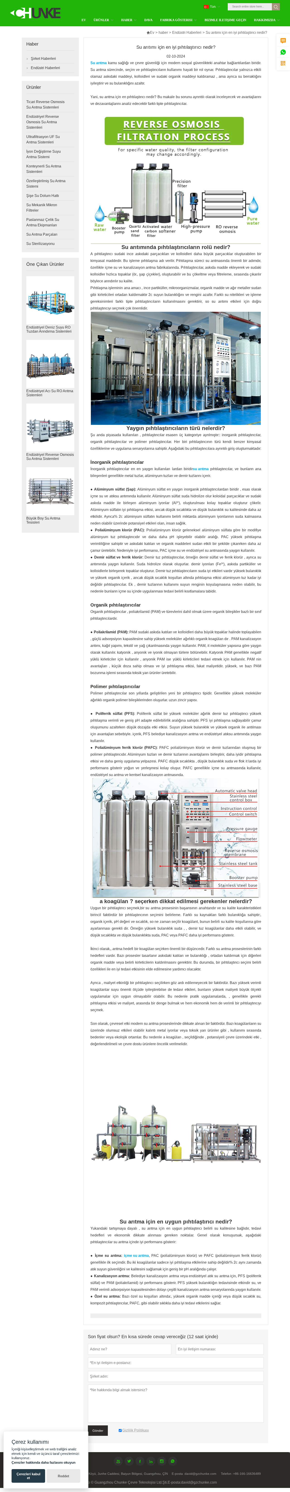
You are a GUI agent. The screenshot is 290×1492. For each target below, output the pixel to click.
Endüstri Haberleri (186, 32)
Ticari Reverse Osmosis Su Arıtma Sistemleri (45, 104)
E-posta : (178, 1473)
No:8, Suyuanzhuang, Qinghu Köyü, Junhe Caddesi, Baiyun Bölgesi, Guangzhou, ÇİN (106, 1473)
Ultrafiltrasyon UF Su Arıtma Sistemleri (43, 139)
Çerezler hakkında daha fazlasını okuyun (43, 1462)
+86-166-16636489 (247, 1473)
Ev (150, 32)
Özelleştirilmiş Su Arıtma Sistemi (45, 183)
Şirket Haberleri (43, 58)
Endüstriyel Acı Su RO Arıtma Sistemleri (49, 393)
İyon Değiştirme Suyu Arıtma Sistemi (43, 154)
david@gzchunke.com (200, 1473)
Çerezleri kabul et (28, 1476)
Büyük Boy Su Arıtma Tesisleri (43, 520)
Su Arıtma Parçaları (41, 234)
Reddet (63, 1476)
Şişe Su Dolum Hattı (42, 196)
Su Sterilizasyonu (40, 244)
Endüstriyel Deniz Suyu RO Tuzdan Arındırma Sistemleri (49, 329)
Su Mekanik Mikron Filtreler (41, 207)
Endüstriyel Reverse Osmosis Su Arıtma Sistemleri (42, 122)
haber (163, 32)
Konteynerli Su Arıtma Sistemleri (43, 169)
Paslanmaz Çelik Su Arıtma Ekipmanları (42, 222)
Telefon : (227, 1473)
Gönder (97, 1430)
